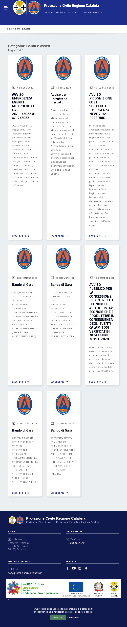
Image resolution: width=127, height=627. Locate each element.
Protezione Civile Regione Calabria (71, 5)
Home (9, 29)
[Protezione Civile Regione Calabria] (27, 7)
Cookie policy (73, 617)
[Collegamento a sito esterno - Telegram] (86, 568)
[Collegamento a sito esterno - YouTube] (74, 568)
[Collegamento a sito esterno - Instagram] (80, 568)
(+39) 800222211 (76, 542)
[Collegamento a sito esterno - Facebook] (68, 568)
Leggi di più (19, 236)
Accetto (58, 617)
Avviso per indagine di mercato (59, 98)
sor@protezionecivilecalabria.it (25, 572)
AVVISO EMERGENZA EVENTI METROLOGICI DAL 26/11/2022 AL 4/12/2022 (24, 106)
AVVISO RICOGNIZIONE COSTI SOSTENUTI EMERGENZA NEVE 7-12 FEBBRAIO (100, 106)
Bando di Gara (22, 284)
